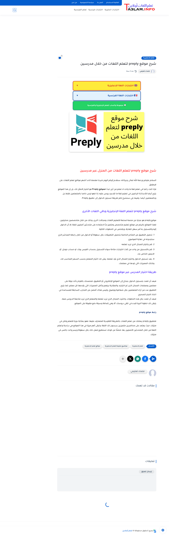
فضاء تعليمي (145, 71)
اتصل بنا (100, 3)
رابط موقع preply (147, 312)
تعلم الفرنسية (80, 10)
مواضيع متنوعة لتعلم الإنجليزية (116, 346)
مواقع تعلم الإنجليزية (92, 346)
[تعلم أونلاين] (139, 7)
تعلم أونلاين (127, 531)
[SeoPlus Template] (154, 531)
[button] (145, 359)
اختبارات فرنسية (95, 10)
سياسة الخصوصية (87, 3)
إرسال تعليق (146, 472)
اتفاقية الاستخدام (112, 3)
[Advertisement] (84, 37)
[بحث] (14, 10)
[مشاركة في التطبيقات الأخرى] (123, 359)
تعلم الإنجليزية (148, 58)
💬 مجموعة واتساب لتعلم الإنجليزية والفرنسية (106, 105)
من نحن (74, 3)
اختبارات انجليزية (112, 10)
